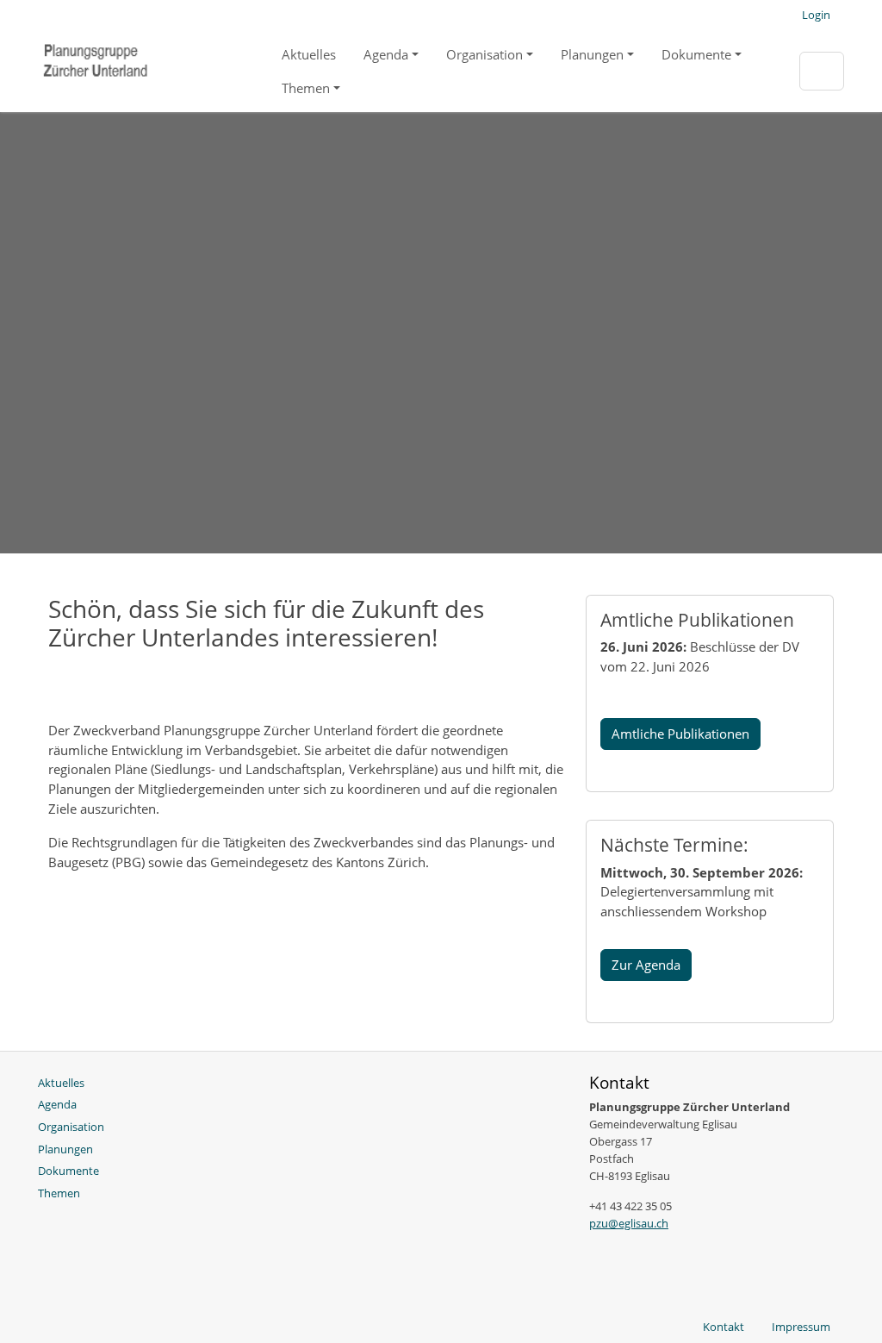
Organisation (484, 54)
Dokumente (696, 54)
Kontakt (723, 1326)
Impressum (801, 1326)
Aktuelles (309, 54)
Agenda (385, 54)
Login (816, 14)
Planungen (592, 54)
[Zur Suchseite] (821, 71)
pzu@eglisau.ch (628, 1223)
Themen (306, 88)
